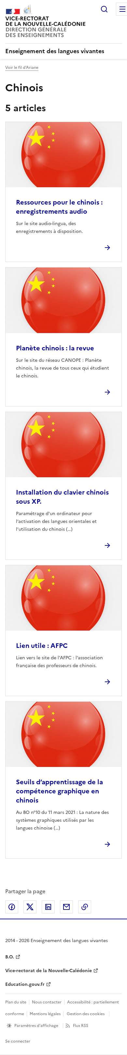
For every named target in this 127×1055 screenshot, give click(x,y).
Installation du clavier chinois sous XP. (62, 496)
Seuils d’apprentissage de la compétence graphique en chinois (59, 791)
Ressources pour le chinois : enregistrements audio (59, 206)
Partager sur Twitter (29, 906)
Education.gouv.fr (25, 984)
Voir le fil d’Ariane (21, 67)
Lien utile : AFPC (42, 645)
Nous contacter (47, 1002)
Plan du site (15, 1002)
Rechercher (104, 9)
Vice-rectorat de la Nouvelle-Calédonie (48, 970)
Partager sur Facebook (11, 906)
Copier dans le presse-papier (84, 906)
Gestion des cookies (86, 1014)
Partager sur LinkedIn (48, 906)
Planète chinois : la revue (55, 348)
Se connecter (17, 1041)
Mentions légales (45, 1014)
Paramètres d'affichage (36, 1026)
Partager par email (66, 906)
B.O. (9, 957)
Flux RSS (80, 1026)
